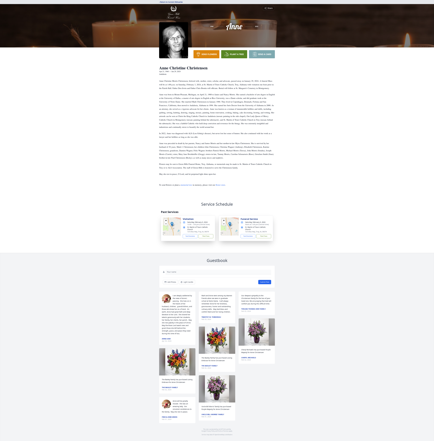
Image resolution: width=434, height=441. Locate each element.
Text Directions (190, 236)
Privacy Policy (210, 431)
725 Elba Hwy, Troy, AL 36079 (198, 232)
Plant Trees (205, 236)
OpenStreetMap (219, 435)
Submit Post (264, 282)
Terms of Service (223, 431)
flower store (220, 184)
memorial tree (186, 184)
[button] (172, 224)
